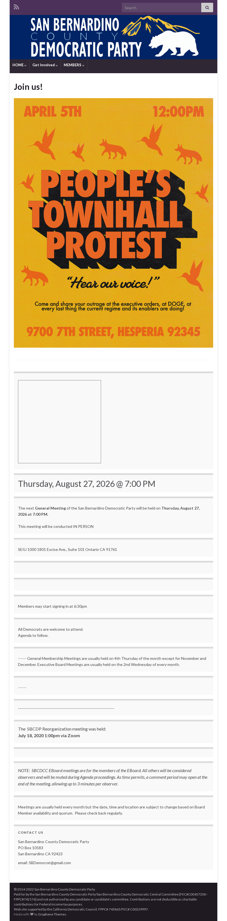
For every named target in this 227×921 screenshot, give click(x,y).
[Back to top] (214, 908)
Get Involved (44, 65)
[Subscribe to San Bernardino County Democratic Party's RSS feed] (16, 6)
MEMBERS (73, 65)
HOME (18, 65)
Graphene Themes (52, 914)
